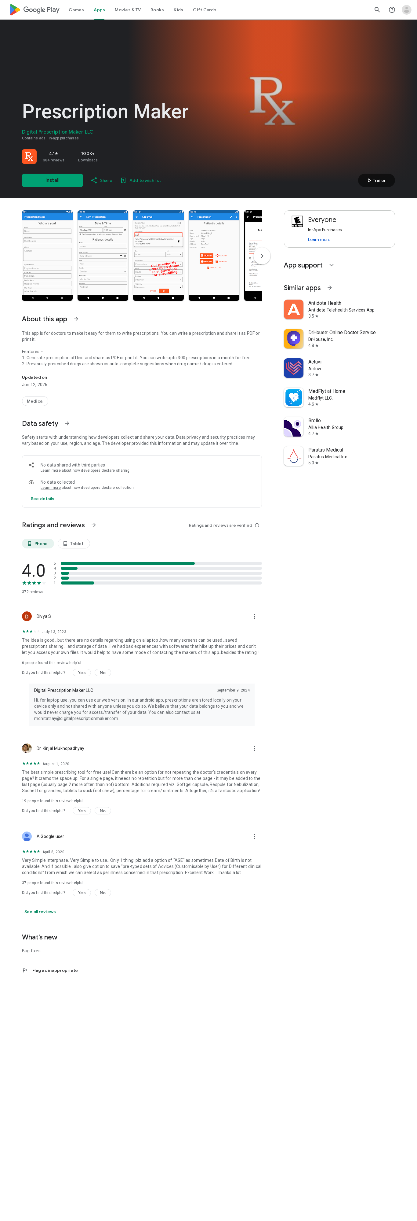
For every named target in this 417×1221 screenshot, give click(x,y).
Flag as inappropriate (50, 970)
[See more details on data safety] (42, 498)
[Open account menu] (406, 9)
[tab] (76, 10)
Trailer (375, 180)
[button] (47, 255)
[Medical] (35, 401)
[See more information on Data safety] (67, 423)
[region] (107, 156)
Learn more (51, 470)
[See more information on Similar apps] (329, 287)
